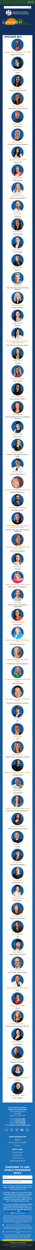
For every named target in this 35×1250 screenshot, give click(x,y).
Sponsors (17, 1145)
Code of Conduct (17, 1152)
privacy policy (21, 1246)
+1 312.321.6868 (19, 1119)
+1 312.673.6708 (19, 1121)
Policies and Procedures (17, 1161)
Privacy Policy (17, 1155)
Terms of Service (17, 1158)
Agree (16, 1248)
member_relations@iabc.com (19, 1125)
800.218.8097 (21, 1123)
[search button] (29, 7)
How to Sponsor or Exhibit (17, 1142)
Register (17, 1140)
